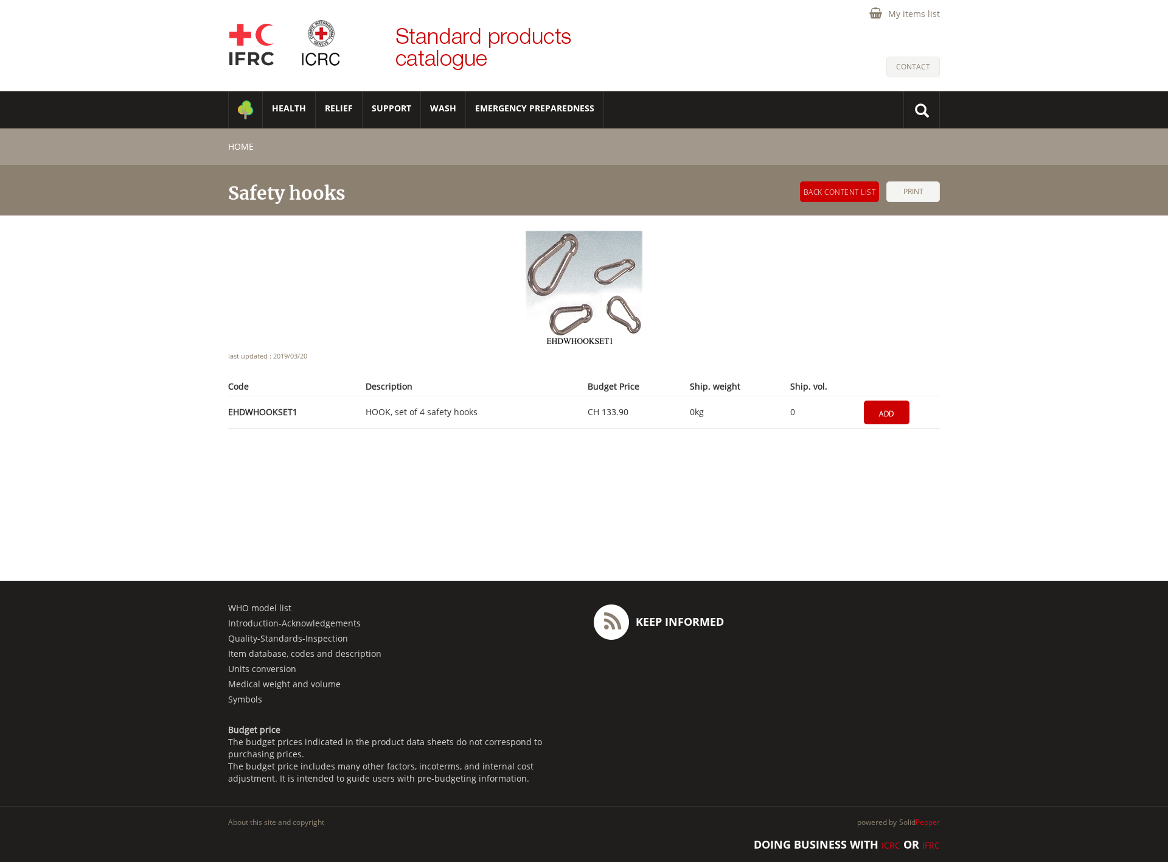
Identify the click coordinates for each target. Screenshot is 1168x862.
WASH (443, 108)
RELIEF (339, 108)
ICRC (890, 845)
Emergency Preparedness (534, 108)
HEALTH (289, 108)
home (241, 146)
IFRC (931, 845)
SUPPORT (391, 108)
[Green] (245, 109)
